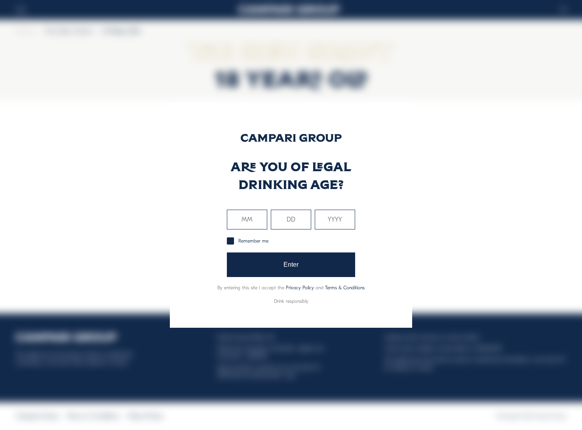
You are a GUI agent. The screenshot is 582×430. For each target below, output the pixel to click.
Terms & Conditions (345, 287)
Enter (291, 264)
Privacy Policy (300, 287)
